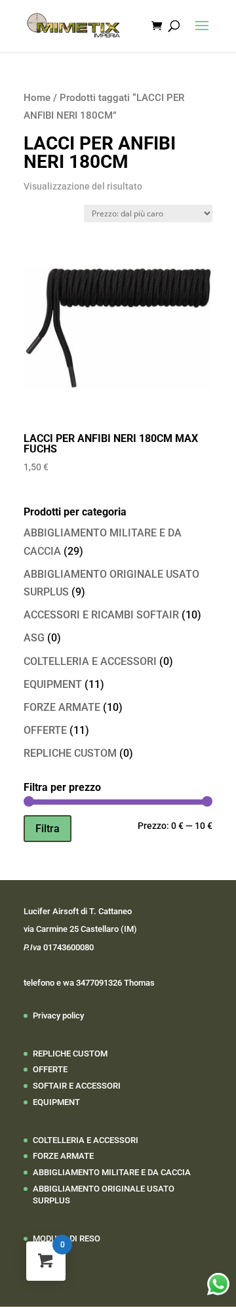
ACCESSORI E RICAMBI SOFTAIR (101, 615)
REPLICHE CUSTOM (70, 753)
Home (37, 98)
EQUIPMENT (53, 684)
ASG (34, 638)
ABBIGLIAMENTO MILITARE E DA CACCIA (112, 1172)
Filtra (47, 828)
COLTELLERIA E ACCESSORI (90, 661)
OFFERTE (45, 730)
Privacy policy (58, 1015)
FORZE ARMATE (62, 707)
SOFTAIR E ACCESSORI (77, 1086)
